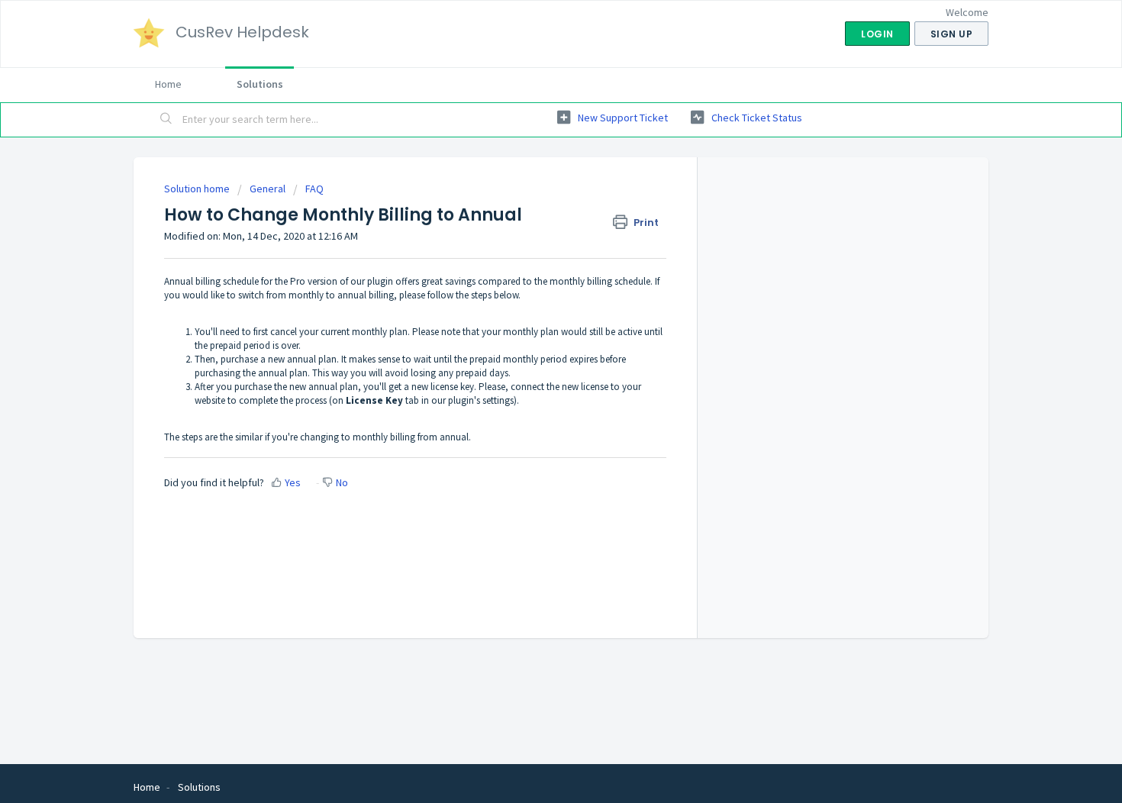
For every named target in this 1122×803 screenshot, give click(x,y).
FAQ (314, 188)
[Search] (166, 120)
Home (168, 84)
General (267, 188)
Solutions (260, 84)
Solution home (198, 188)
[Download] (533, 200)
